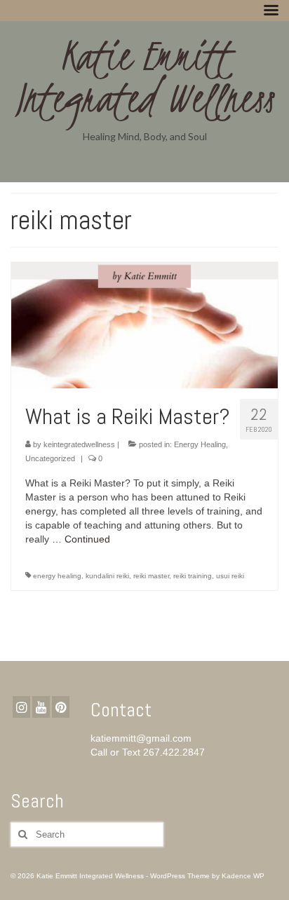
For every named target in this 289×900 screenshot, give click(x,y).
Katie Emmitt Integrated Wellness (144, 77)
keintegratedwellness (79, 444)
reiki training (192, 576)
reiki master (151, 576)
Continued (87, 539)
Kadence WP (243, 876)
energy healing (57, 576)
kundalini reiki (107, 576)
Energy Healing (200, 444)
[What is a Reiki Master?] (144, 324)
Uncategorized (50, 458)
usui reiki (230, 576)
